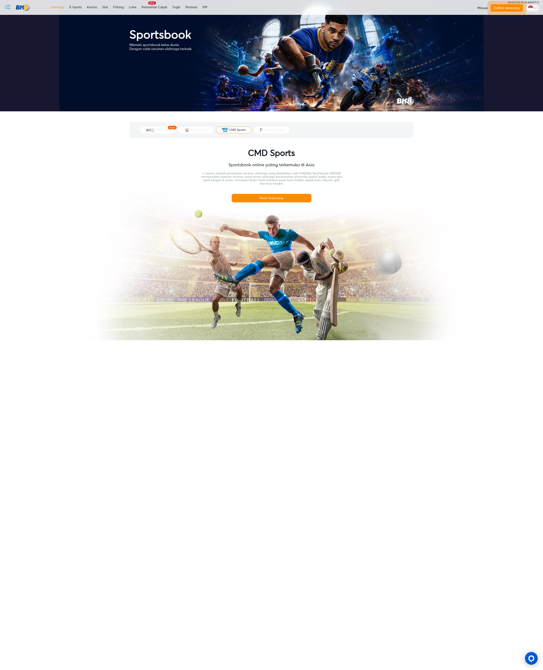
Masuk (482, 8)
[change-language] (532, 8)
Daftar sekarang (507, 8)
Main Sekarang (271, 198)
